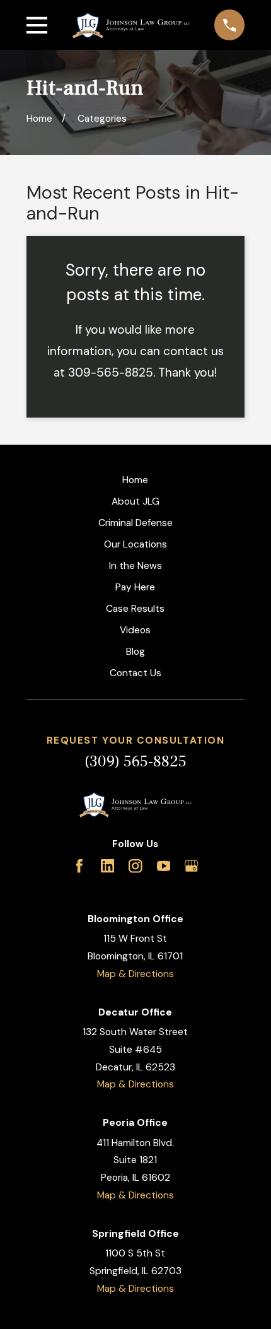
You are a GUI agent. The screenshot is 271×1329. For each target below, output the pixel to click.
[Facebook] (79, 866)
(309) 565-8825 (135, 761)
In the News (135, 565)
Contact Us (135, 673)
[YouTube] (164, 866)
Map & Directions (135, 974)
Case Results (135, 608)
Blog (135, 651)
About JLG (135, 501)
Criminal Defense (135, 523)
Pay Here (135, 587)
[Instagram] (135, 866)
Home (135, 480)
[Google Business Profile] (192, 866)
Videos (135, 630)
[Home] (131, 25)
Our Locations (135, 544)
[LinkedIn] (108, 866)
